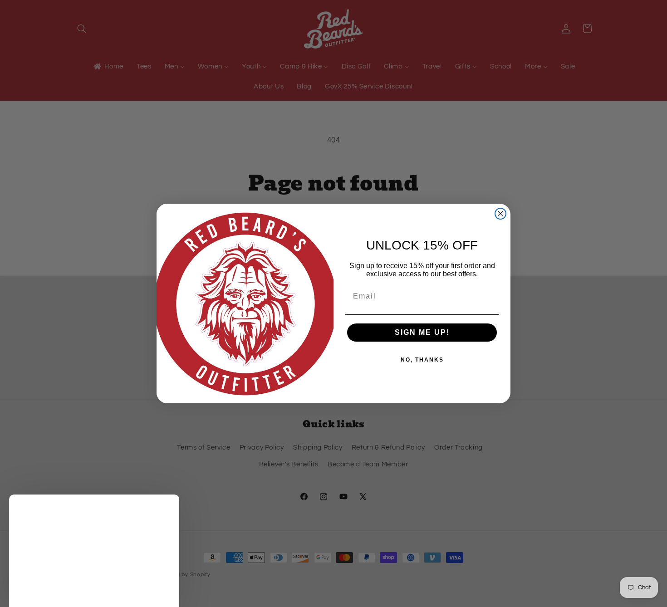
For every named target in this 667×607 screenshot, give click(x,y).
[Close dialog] (500, 213)
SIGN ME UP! (422, 332)
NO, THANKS (422, 360)
